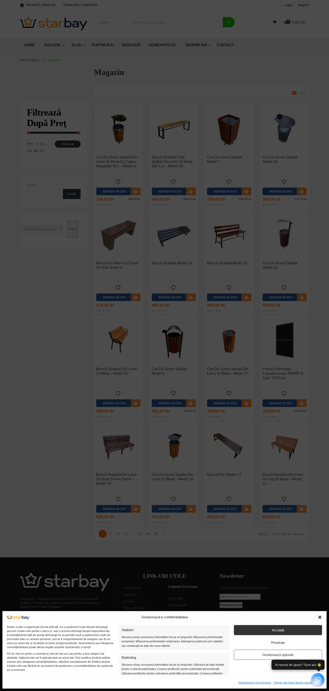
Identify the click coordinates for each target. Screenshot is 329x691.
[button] (320, 617)
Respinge (278, 642)
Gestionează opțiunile (278, 655)
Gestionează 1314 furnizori (254, 682)
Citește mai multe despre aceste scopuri (297, 682)
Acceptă (278, 630)
